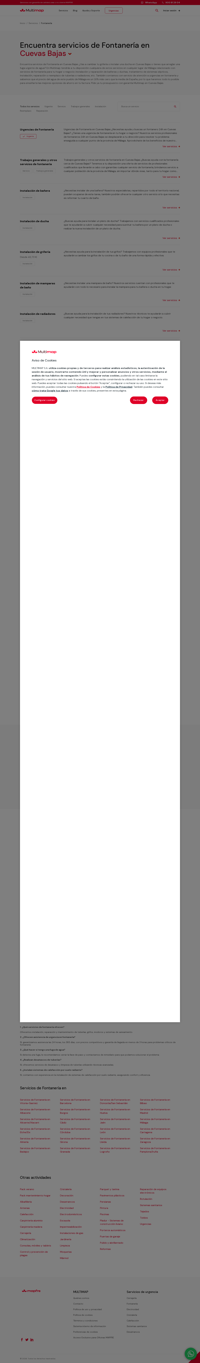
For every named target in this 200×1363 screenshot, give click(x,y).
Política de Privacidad (118, 387)
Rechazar (138, 400)
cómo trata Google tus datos (50, 390)
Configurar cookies (44, 400)
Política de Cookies (88, 387)
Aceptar (160, 400)
